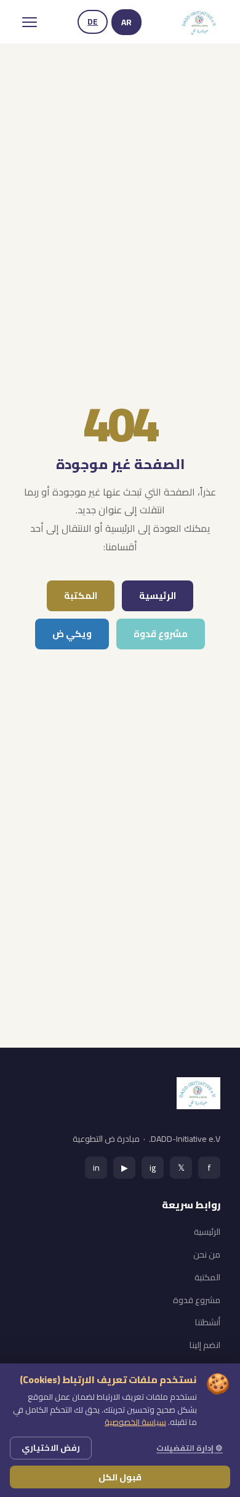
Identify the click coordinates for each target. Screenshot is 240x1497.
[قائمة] (29, 22)
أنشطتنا (207, 1322)
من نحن (206, 1254)
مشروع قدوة (161, 634)
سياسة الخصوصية (135, 1422)
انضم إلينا (205, 1345)
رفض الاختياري (51, 1448)
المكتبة (80, 595)
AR (126, 22)
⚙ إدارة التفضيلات (189, 1447)
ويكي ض (72, 634)
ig (153, 1167)
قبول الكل (120, 1477)
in (96, 1167)
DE (92, 22)
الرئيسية (157, 595)
